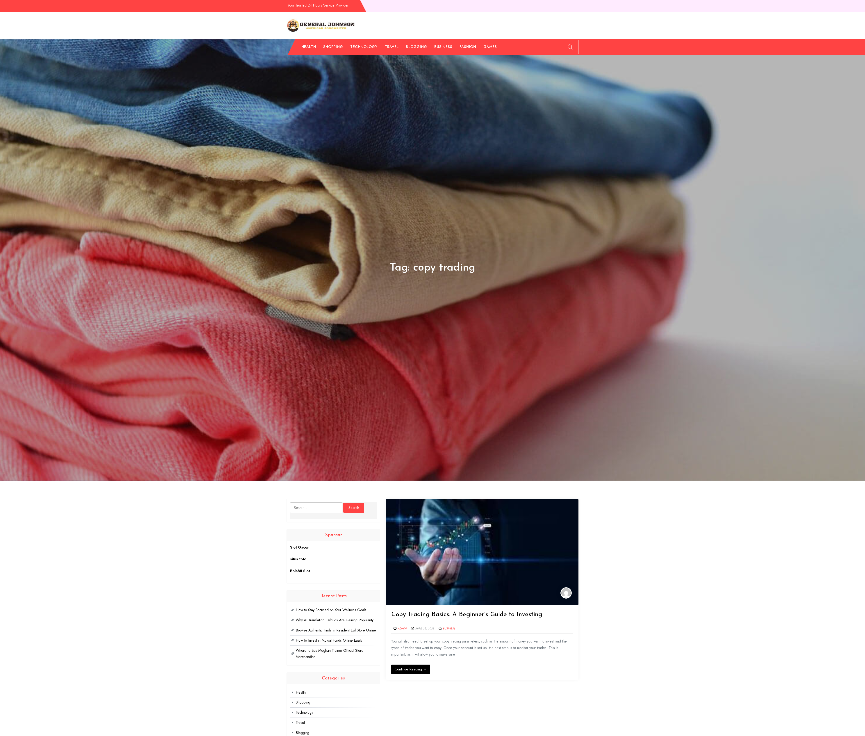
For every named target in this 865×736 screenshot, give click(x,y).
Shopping (333, 46)
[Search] (570, 46)
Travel (392, 46)
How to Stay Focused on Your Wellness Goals (331, 610)
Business (443, 46)
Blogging (416, 46)
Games (490, 46)
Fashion (468, 46)
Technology (364, 46)
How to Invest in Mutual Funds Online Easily (329, 640)
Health (308, 46)
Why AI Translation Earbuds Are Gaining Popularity (334, 620)
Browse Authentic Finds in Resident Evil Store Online (336, 630)
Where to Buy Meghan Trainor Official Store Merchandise (329, 654)
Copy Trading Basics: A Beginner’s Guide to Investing (466, 614)
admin (402, 629)
